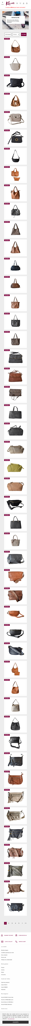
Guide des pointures (5, 982)
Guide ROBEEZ (4, 987)
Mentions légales (4, 950)
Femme (2, 967)
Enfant (2, 972)
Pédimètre (3, 989)
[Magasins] (17, 3)
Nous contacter (4, 955)
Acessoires (3, 974)
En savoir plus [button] (11, 1018)
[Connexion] (23, 3)
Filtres (24, 34)
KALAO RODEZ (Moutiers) (6, 1004)
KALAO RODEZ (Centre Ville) (7, 997)
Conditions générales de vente (7, 952)
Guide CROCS (4, 984)
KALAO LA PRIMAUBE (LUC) (7, 999)
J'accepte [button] (15, 1022)
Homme (2, 969)
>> (25, 923)
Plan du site (3, 957)
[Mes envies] (20, 3)
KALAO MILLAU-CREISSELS (7, 1002)
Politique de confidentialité (6, 959)
